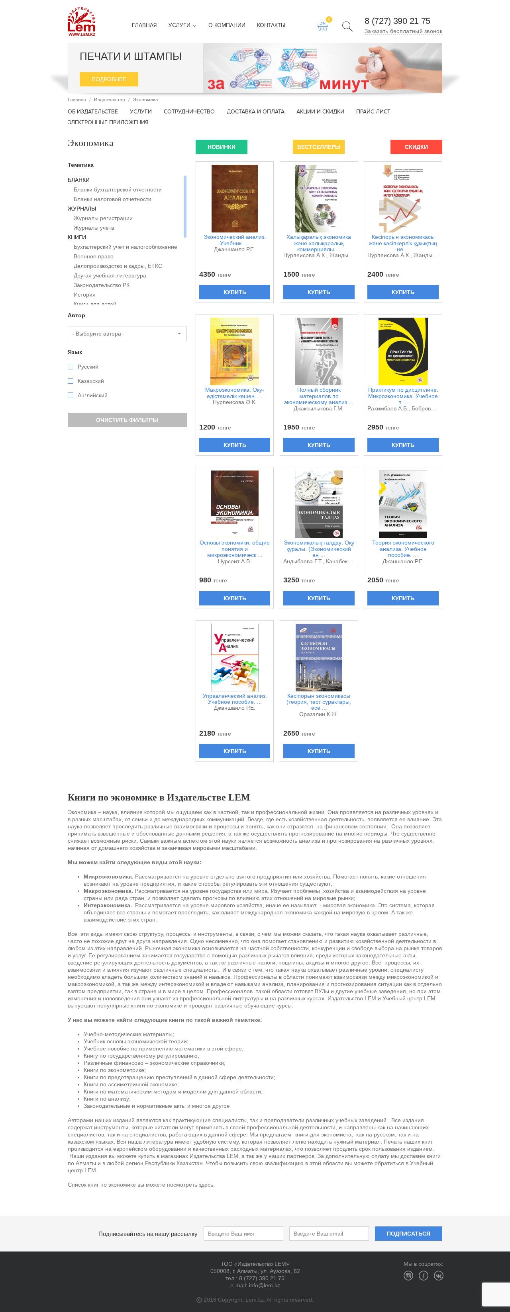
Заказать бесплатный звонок (403, 31)
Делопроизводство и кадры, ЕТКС (118, 266)
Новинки (221, 147)
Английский (93, 395)
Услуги (180, 26)
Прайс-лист (373, 112)
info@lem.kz (264, 1285)
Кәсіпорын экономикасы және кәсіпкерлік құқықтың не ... (403, 243)
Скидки (416, 147)
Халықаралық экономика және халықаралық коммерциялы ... (318, 243)
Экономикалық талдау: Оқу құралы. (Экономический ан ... (319, 549)
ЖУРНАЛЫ (82, 208)
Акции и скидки (320, 112)
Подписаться (408, 1233)
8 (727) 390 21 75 (397, 21)
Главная (144, 26)
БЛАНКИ (79, 180)
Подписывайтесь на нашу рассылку (148, 1234)
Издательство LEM (81, 21)
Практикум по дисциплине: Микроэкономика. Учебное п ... (403, 396)
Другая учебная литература (110, 275)
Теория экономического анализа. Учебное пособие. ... (403, 549)
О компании (226, 26)
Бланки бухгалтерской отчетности (118, 189)
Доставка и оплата (255, 112)
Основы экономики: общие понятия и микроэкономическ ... (235, 549)
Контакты (271, 26)
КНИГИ (77, 237)
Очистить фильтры (127, 420)
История (85, 294)
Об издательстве (93, 112)
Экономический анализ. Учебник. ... (235, 240)
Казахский (91, 381)
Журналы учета (94, 228)
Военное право (94, 256)
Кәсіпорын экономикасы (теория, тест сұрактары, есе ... (318, 702)
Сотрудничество (189, 112)
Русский (88, 366)
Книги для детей (95, 304)
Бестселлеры (319, 147)
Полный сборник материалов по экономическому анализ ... (318, 396)
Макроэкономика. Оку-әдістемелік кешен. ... (234, 393)
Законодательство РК (101, 285)
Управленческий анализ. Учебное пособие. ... (235, 699)
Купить (235, 292)
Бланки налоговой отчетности (112, 199)
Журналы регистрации (103, 218)
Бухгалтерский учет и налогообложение (125, 247)
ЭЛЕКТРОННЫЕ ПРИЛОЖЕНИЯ (108, 123)
